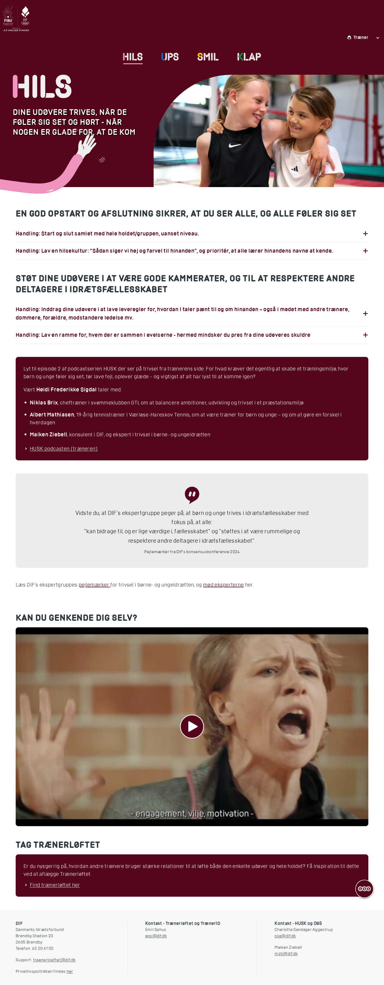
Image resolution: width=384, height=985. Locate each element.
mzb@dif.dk (286, 954)
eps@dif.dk (156, 936)
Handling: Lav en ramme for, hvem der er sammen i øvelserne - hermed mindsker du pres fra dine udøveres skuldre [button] (163, 334)
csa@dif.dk (285, 936)
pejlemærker (94, 584)
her (70, 971)
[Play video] (192, 726)
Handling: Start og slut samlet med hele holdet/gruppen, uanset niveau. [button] (107, 233)
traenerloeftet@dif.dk (54, 960)
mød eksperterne (223, 584)
